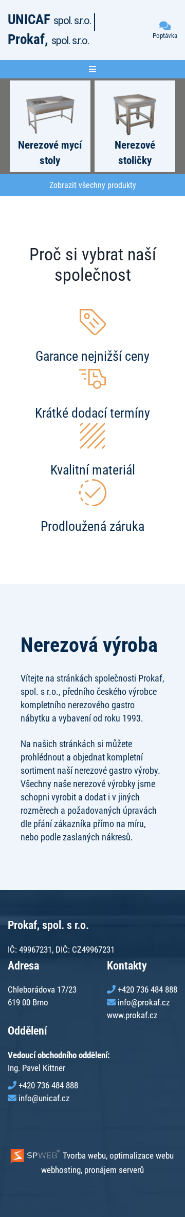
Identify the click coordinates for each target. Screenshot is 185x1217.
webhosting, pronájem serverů (92, 1170)
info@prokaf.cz (144, 1002)
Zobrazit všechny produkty (92, 185)
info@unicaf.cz (43, 1098)
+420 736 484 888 (147, 989)
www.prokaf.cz (132, 1015)
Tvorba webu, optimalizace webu (117, 1155)
